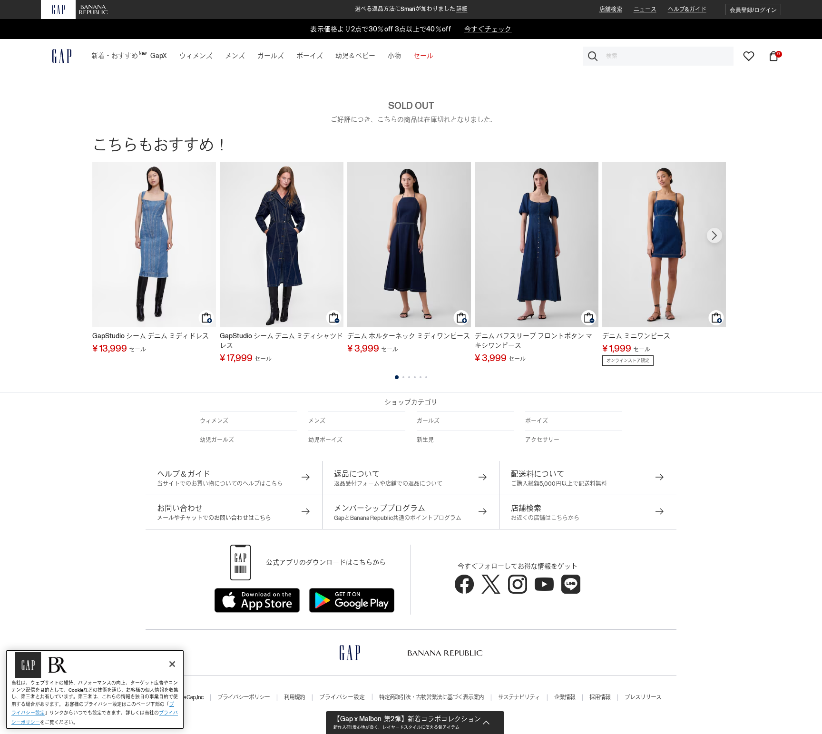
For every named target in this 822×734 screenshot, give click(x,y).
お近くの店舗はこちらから (545, 518)
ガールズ (428, 421)
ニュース (645, 9)
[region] (95, 689)
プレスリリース (643, 697)
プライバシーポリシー (243, 697)
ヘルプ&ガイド (687, 9)
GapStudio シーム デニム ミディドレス (150, 336)
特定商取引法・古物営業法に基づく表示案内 (431, 697)
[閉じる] (172, 664)
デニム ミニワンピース (636, 336)
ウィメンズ (214, 421)
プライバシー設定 (342, 697)
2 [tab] (403, 377)
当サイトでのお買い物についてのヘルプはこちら (220, 483)
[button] (753, 9)
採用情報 (599, 697)
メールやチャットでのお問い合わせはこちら (214, 518)
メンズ (316, 421)
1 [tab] (397, 377)
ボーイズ (536, 421)
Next (714, 235)
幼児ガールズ (217, 440)
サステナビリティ (519, 697)
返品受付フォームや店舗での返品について (388, 483)
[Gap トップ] (56, 56)
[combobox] (658, 56)
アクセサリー (542, 440)
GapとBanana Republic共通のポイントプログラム (397, 518)
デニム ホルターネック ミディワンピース (408, 336)
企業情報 (564, 697)
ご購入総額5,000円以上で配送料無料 (559, 483)
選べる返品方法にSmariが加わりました (411, 9)
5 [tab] (420, 377)
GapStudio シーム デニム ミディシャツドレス (281, 340)
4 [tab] (415, 377)
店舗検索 (610, 9)
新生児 (425, 440)
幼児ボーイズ (325, 440)
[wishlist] (748, 55)
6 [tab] (426, 377)
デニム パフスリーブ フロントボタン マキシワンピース (533, 340)
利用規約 (294, 697)
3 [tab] (409, 377)
